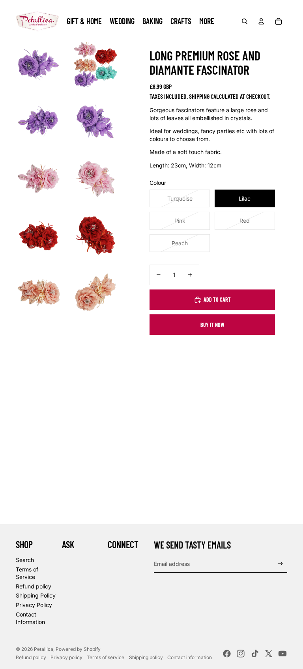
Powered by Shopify (78, 649)
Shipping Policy (36, 595)
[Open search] (244, 21)
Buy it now (212, 324)
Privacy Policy (34, 604)
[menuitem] (206, 21)
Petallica (43, 649)
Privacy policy (66, 657)
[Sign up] (280, 564)
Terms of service (105, 657)
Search (25, 559)
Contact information (189, 657)
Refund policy (33, 586)
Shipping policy (146, 657)
